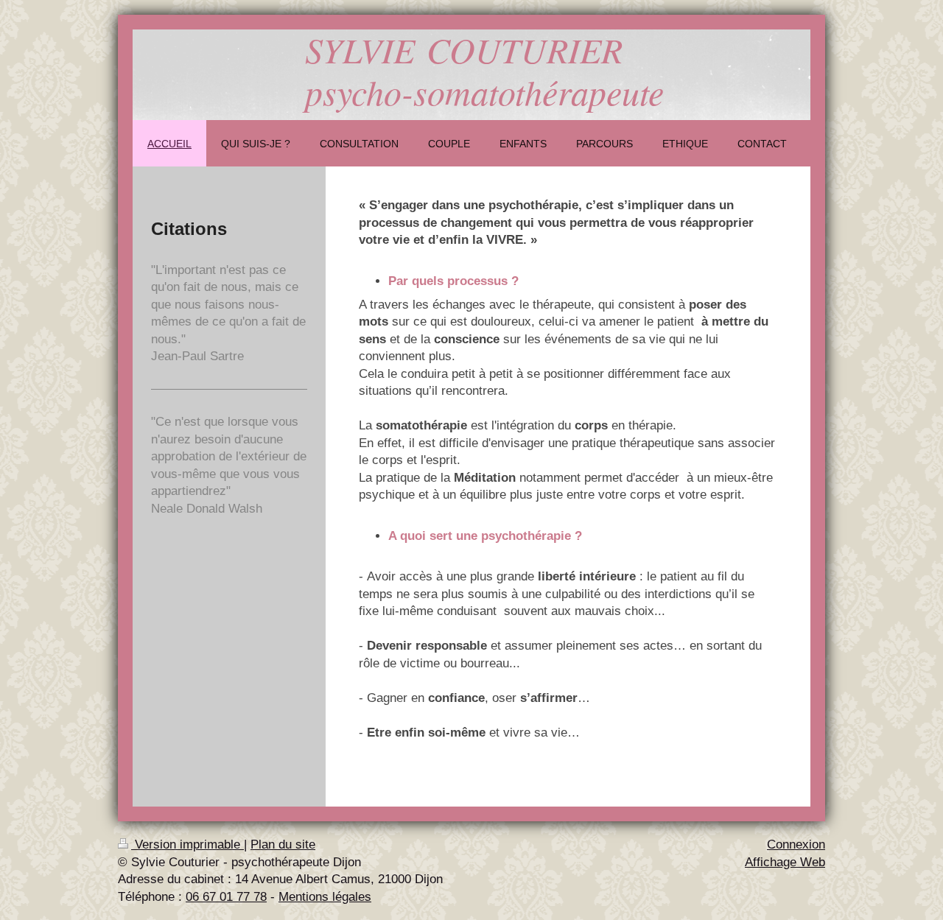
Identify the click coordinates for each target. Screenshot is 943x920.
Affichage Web (785, 862)
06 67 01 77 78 (226, 897)
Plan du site (282, 844)
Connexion (796, 844)
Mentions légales (324, 897)
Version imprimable (187, 844)
